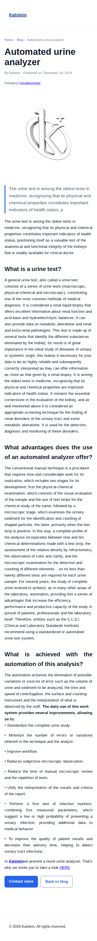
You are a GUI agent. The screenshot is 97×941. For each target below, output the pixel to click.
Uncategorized (30, 83)
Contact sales (21, 881)
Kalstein (18, 14)
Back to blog (56, 881)
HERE (65, 868)
